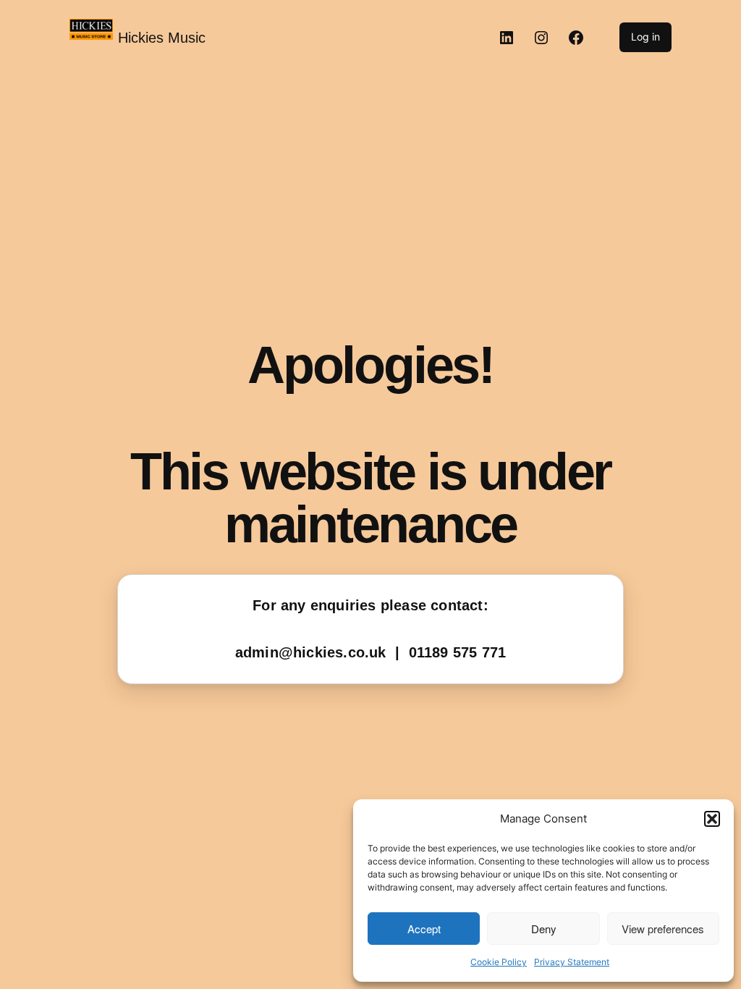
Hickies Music (162, 38)
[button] (712, 819)
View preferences (663, 928)
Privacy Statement (571, 961)
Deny (543, 928)
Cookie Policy (498, 961)
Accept (424, 928)
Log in (645, 36)
